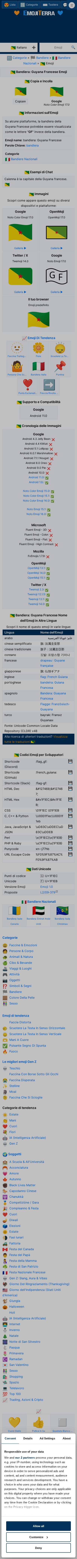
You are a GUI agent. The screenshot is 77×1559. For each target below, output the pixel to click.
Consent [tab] (10, 1438)
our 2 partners (25, 1457)
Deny (38, 1547)
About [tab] (67, 1438)
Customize (36, 1537)
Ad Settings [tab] (47, 1438)
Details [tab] (28, 1438)
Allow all (38, 1526)
